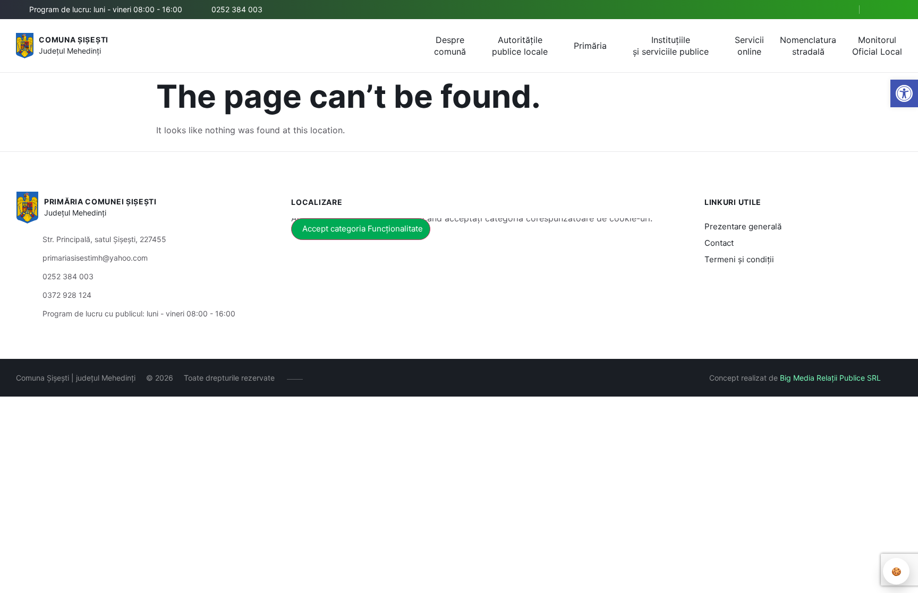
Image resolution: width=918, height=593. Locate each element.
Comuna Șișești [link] (73, 39)
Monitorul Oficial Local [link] (877, 46)
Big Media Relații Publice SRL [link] (830, 377)
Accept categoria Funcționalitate (362, 229)
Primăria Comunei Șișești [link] (100, 201)
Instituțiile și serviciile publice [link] (671, 46)
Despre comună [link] (450, 46)
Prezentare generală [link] (742, 226)
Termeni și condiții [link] (739, 259)
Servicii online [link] (749, 46)
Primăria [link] (590, 45)
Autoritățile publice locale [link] (520, 46)
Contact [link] (719, 243)
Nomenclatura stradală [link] (808, 46)
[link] (904, 93)
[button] (842, 10)
